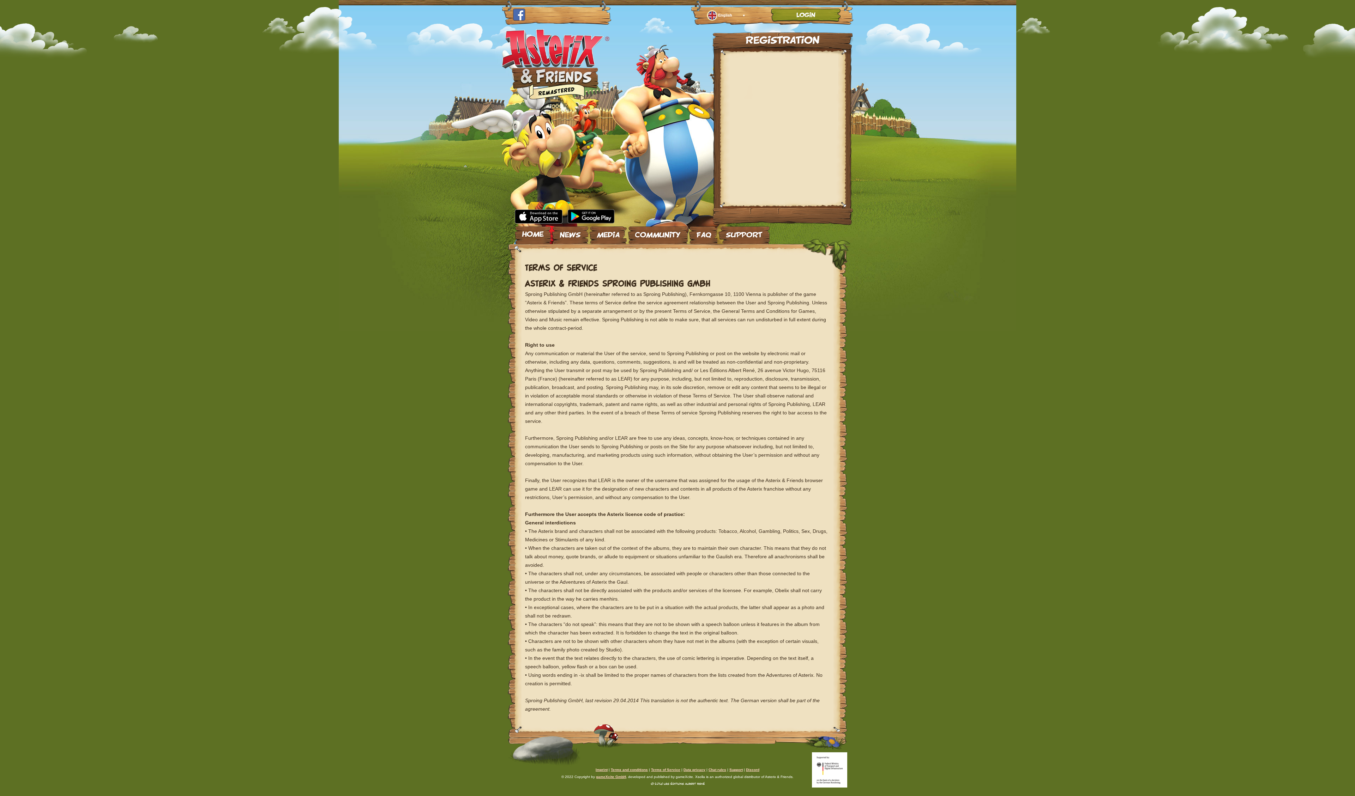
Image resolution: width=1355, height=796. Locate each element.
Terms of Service (665, 770)
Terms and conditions (629, 770)
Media (608, 232)
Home (533, 232)
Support (744, 232)
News (570, 232)
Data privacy (694, 770)
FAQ (703, 232)
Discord (752, 770)
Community (658, 232)
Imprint (602, 770)
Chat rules (717, 770)
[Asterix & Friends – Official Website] (556, 98)
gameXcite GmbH (611, 777)
